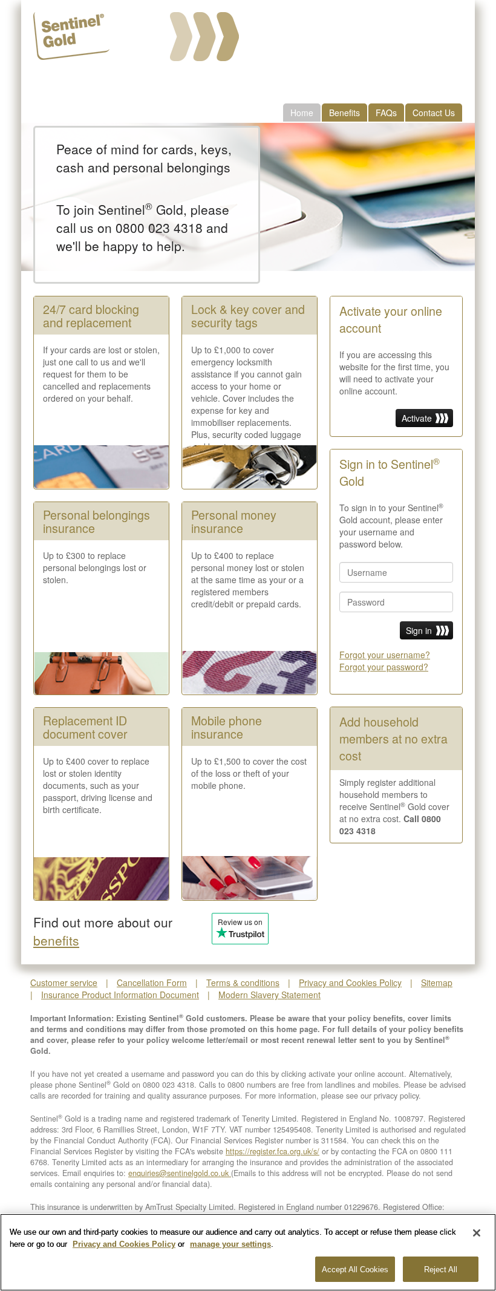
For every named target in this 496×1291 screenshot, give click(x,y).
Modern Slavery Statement (269, 995)
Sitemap (436, 982)
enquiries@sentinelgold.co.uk (179, 1173)
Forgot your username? (384, 655)
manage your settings (230, 1244)
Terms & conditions (242, 982)
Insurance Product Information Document (120, 995)
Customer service (63, 982)
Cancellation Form (152, 982)
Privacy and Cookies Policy (350, 982)
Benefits (344, 112)
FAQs (386, 112)
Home (301, 112)
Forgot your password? (383, 667)
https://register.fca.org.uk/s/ (272, 1151)
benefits (56, 940)
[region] (248, 1252)
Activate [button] (417, 418)
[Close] (476, 1233)
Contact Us (434, 112)
